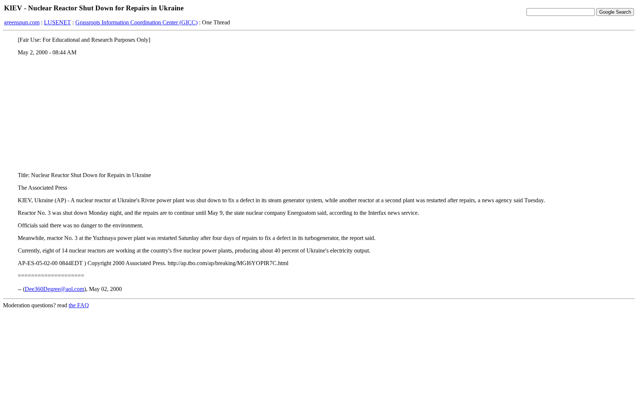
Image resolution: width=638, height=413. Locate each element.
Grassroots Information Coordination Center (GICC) (136, 22)
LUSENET (57, 22)
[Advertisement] (319, 113)
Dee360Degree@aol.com (54, 289)
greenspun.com (22, 22)
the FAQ (79, 305)
